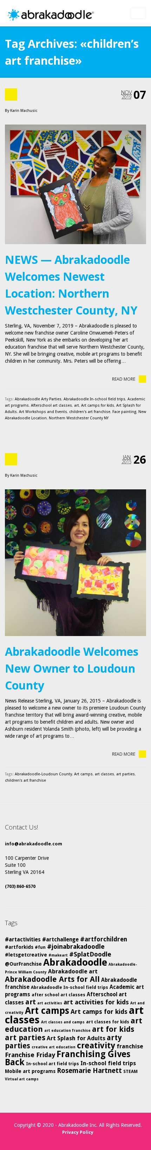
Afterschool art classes (51, 405)
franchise (130, 1046)
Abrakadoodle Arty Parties (38, 399)
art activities (49, 1003)
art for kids (113, 1029)
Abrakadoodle (75, 962)
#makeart (58, 955)
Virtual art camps (22, 1079)
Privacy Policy (77, 1132)
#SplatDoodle (90, 954)
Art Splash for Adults (76, 1038)
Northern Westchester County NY (79, 418)
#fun (40, 947)
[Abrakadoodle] (50, 15)
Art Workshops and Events (43, 411)
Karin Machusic (23, 110)
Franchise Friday (30, 1055)
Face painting (124, 411)
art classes (104, 774)
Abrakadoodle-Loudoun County (43, 774)
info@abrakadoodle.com (33, 843)
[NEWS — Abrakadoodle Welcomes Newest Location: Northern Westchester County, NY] (75, 184)
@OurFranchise (23, 964)
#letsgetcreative (26, 955)
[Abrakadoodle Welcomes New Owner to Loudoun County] (75, 562)
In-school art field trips (52, 1063)
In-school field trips (108, 1063)
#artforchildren (103, 939)
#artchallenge (60, 939)
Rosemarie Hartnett (89, 1071)
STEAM (130, 1071)
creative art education (54, 1047)
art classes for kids (107, 1021)
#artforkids (19, 947)
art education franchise (67, 1030)
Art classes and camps (63, 1022)
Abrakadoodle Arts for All (52, 979)
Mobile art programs (30, 1071)
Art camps (83, 774)
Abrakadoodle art (73, 971)
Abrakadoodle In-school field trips (94, 399)
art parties (125, 774)
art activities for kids (96, 1002)
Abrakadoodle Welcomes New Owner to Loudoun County (71, 668)
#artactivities (23, 939)
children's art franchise (89, 411)
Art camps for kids (97, 405)
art (76, 405)
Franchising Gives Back (67, 1058)
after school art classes (58, 994)
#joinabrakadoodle (76, 946)
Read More (123, 379)
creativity (96, 1045)
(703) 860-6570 (20, 886)
